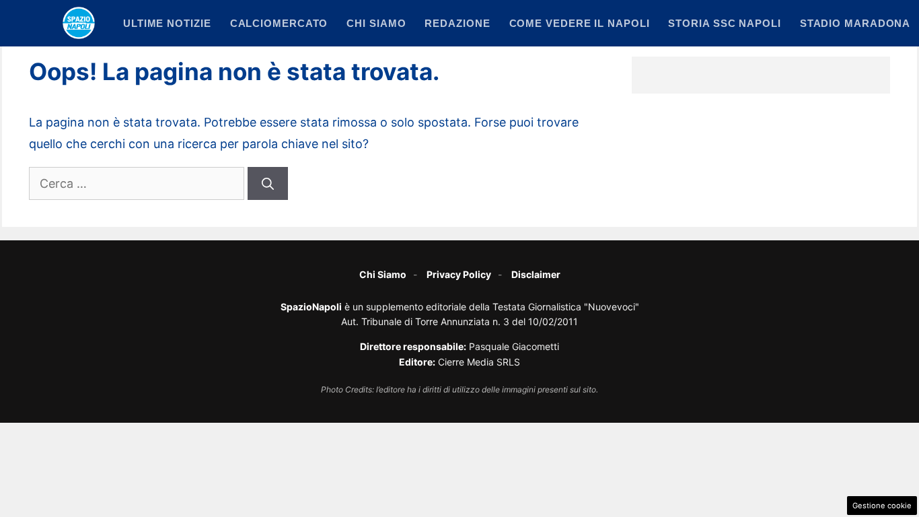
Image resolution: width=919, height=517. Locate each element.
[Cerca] (268, 183)
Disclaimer (535, 274)
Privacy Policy (459, 274)
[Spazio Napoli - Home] (79, 23)
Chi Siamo (382, 274)
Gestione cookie (882, 505)
